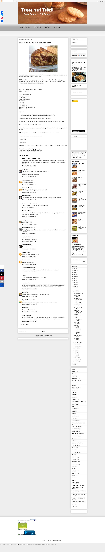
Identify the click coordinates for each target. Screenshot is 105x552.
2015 (75, 280)
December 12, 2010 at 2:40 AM (29, 312)
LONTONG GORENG (77, 323)
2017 (75, 276)
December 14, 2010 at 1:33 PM (29, 321)
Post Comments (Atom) (46, 335)
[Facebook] (1, 12)
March (76, 357)
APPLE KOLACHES (80, 220)
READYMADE (75, 464)
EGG (73, 413)
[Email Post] (39, 149)
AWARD (73, 371)
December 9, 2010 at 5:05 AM (29, 249)
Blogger (60, 540)
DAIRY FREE (75, 404)
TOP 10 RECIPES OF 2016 (78, 501)
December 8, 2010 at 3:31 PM (29, 184)
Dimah (24, 307)
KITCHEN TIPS (75, 438)
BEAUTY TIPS (75, 378)
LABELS (57, 27)
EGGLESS (39, 151)
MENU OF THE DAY (76, 442)
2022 (75, 268)
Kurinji (24, 220)
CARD (73, 392)
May (76, 353)
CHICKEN (74, 394)
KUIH (73, 440)
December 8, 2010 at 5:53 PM (29, 192)
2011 (75, 288)
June (76, 352)
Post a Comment (24, 324)
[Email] (2, 281)
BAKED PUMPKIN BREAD (78, 305)
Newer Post (22, 331)
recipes (24, 527)
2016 (75, 278)
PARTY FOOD (75, 452)
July (76, 350)
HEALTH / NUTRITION (77, 433)
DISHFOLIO (74, 408)
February (77, 359)
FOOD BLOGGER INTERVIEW (79, 423)
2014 (75, 282)
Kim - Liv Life (25, 237)
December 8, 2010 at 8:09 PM (29, 207)
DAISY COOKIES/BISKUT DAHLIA (82, 227)
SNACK (73, 475)
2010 (75, 290)
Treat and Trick (77, 244)
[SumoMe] (2, 285)
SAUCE (73, 468)
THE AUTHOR (25, 27)
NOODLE (74, 450)
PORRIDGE (74, 457)
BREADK (74, 385)
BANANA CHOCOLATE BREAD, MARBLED (78, 327)
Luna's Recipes (26, 195)
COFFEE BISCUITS (80, 178)
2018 (75, 274)
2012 (75, 286)
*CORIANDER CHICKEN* (81, 206)
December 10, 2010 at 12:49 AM (29, 296)
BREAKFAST (75, 387)
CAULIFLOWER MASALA (78, 336)
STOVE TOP (75, 482)
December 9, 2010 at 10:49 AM (29, 272)
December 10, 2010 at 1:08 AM (29, 304)
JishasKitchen (25, 244)
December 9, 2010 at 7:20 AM (29, 264)
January (77, 361)
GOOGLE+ (58, 145)
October (77, 344)
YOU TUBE (39, 145)
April (76, 355)
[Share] (1, 21)
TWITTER (64, 145)
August (76, 348)
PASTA (73, 454)
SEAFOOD (74, 471)
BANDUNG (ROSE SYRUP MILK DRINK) (78, 311)
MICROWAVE (75, 445)
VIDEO (73, 506)
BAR (73, 373)
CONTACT (37, 27)
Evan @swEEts (26, 210)
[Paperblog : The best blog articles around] (33, 520)
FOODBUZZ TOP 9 (76, 426)
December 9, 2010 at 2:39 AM (29, 241)
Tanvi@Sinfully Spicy (27, 267)
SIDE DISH (74, 473)
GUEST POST (75, 431)
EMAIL (52, 145)
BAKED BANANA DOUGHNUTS (81, 213)
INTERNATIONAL (76, 435)
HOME (47, 27)
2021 (75, 270)
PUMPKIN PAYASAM (77, 339)
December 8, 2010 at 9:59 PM (29, 216)
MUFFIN (74, 447)
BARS (73, 376)
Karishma (24, 283)
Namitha (24, 252)
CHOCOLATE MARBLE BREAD (77, 332)
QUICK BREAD (75, 461)
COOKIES (74, 399)
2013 (75, 284)
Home (43, 331)
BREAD (25, 151)
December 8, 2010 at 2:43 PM (29, 166)
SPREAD (74, 480)
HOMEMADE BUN (78, 293)
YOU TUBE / (31, 145)
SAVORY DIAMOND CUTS (77, 316)
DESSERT (33, 151)
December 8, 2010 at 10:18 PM (29, 224)
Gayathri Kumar (26, 180)
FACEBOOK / (22, 145)
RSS (46, 145)
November (77, 342)
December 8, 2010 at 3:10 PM (29, 176)
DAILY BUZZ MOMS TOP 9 (78, 401)
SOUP (73, 478)
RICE (73, 466)
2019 (75, 272)
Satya (23, 169)
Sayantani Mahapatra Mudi (29, 300)
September (77, 346)
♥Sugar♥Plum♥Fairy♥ (27, 227)
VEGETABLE (75, 504)
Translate (82, 55)
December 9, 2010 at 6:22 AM (29, 256)
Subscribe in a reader (77, 92)
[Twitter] (1, 15)
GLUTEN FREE (75, 428)
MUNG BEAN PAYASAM (77, 296)
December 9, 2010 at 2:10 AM (29, 233)
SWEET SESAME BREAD (78, 308)
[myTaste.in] (21, 534)
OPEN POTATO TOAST (78, 320)
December (77, 291)
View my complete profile (77, 254)
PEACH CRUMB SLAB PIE (81, 164)
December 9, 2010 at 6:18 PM (29, 279)
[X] (2, 274)
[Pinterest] (1, 18)
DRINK (73, 411)
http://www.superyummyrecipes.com (30, 174)
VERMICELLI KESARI (81, 192)
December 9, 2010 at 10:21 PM (29, 289)
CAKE (28, 151)
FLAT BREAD (75, 420)
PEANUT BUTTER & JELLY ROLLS (82, 199)
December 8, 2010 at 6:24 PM (29, 199)
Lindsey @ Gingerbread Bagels (29, 158)
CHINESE (74, 397)
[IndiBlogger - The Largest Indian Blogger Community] (29, 534)
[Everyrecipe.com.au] (23, 520)
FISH (73, 418)
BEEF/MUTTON (75, 380)
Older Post (64, 331)
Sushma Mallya (26, 188)
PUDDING (74, 459)
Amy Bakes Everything (27, 203)
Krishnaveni (25, 260)
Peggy (23, 292)
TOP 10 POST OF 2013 (77, 485)
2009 (75, 364)
